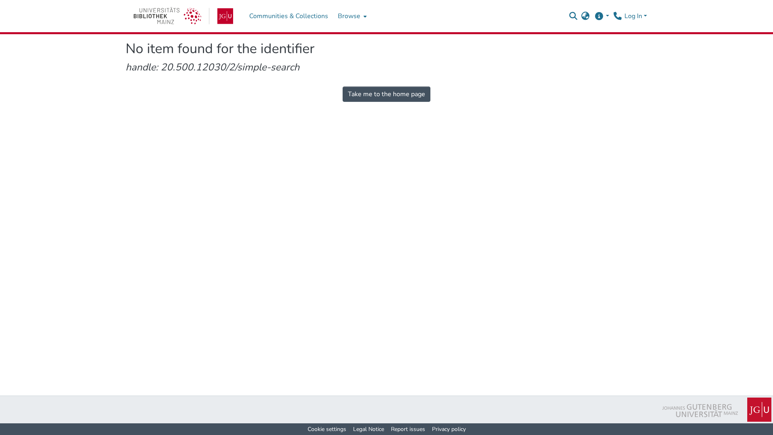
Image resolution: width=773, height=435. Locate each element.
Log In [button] (634, 16)
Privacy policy (449, 429)
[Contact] (617, 16)
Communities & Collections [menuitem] (288, 16)
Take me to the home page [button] (386, 94)
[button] (573, 16)
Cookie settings (327, 429)
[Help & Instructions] (602, 16)
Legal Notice (368, 429)
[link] (183, 16)
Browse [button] (349, 16)
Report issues (408, 429)
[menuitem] (351, 16)
